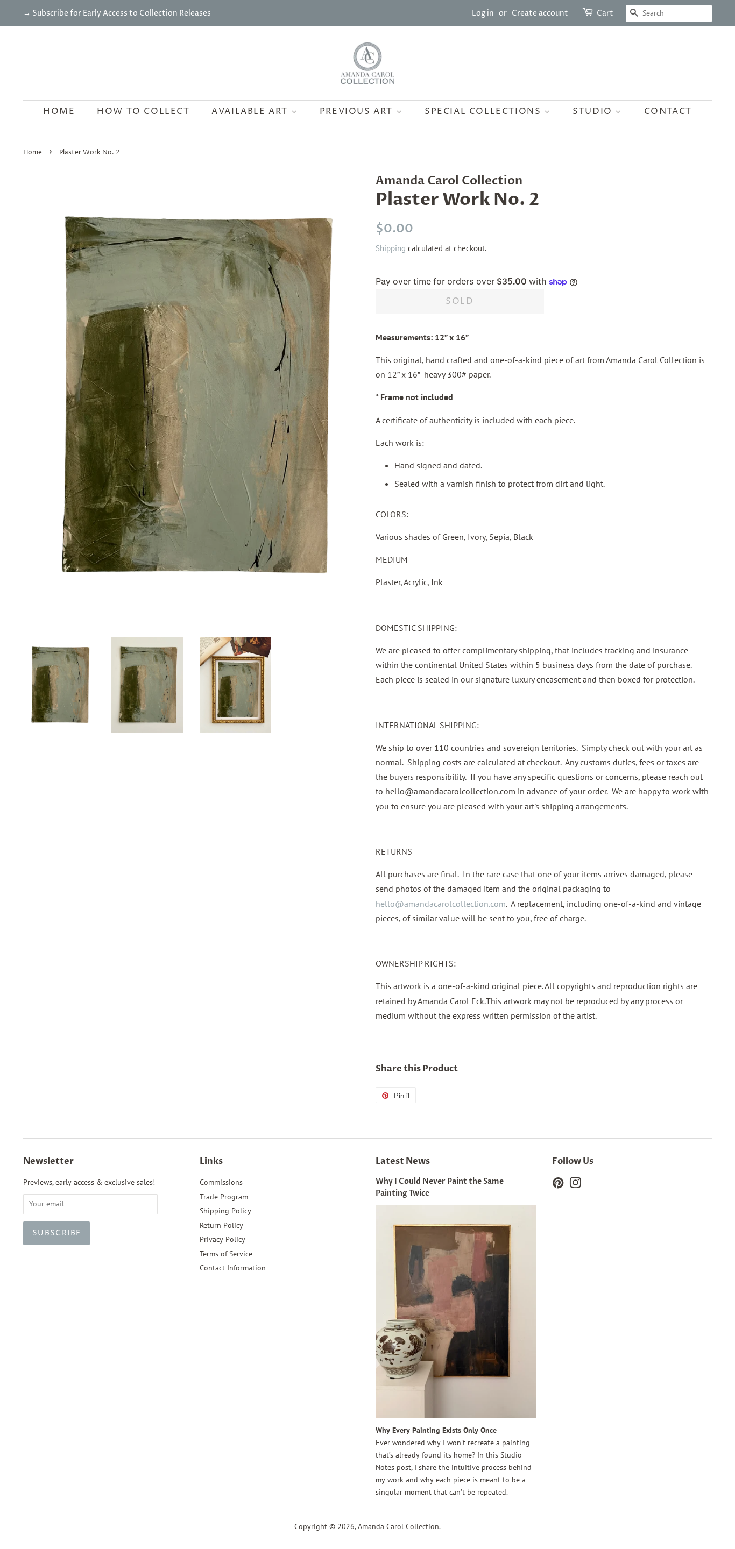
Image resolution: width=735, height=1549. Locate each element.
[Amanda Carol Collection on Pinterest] (558, 1185)
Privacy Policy (222, 1239)
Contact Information (233, 1268)
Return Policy (221, 1225)
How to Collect (143, 111)
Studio (594, 111)
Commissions (221, 1182)
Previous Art (358, 111)
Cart (605, 13)
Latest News (403, 1161)
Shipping (391, 248)
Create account (540, 13)
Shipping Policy (225, 1211)
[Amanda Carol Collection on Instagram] (575, 1185)
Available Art (251, 111)
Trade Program (224, 1197)
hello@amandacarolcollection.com (441, 903)
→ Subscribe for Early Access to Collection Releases (117, 13)
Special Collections (484, 111)
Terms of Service (226, 1254)
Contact (668, 111)
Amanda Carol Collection (398, 1526)
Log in (483, 13)
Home (59, 111)
